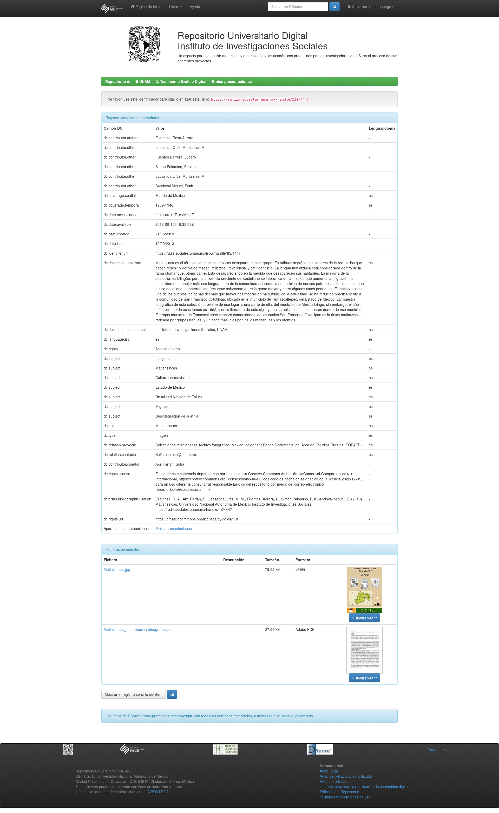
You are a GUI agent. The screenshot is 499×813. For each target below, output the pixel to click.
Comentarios (438, 749)
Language (383, 6)
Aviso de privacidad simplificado (346, 776)
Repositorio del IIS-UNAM (127, 81)
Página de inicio (147, 6)
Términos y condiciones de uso (345, 796)
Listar (174, 6)
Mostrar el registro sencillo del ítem (133, 694)
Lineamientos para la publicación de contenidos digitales (366, 786)
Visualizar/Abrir (364, 617)
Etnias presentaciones (232, 81)
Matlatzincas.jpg (117, 569)
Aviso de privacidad (336, 781)
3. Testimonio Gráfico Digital (181, 81)
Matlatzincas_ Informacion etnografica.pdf (138, 629)
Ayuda (195, 6)
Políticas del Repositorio (339, 791)
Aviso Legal (329, 771)
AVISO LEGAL (159, 791)
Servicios (359, 6)
